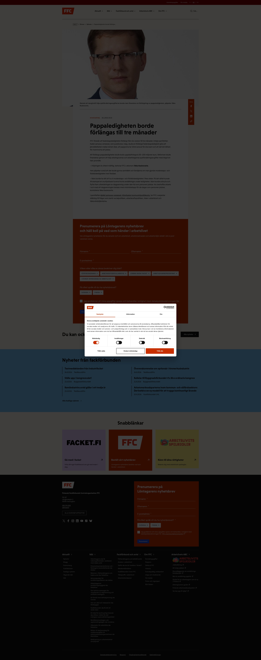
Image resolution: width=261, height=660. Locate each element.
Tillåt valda (101, 351)
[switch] (119, 342)
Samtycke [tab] (99, 314)
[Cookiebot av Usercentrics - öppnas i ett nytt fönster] (165, 307)
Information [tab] (130, 314)
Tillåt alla (160, 351)
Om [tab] (161, 314)
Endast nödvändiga (130, 351)
